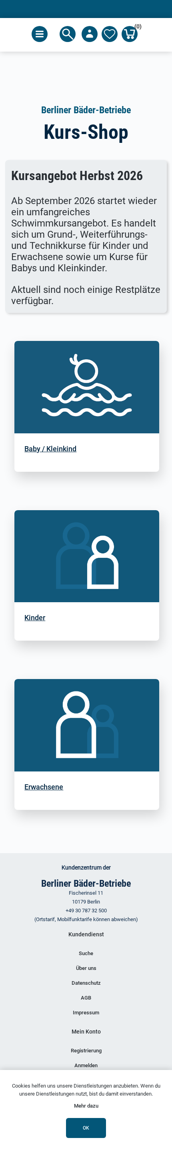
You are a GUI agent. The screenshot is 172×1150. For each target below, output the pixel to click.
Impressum (86, 1013)
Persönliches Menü (90, 34)
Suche (86, 953)
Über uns (86, 968)
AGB (86, 998)
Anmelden (86, 1065)
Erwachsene (43, 787)
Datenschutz (86, 983)
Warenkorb (136, 28)
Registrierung (86, 1051)
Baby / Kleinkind (50, 449)
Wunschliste (110, 34)
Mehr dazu (86, 1106)
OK (86, 1128)
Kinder (34, 617)
